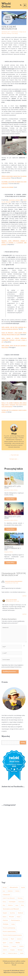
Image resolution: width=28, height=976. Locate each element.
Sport (4, 942)
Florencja (20, 898)
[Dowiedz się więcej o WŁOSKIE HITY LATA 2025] (14, 478)
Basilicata (10, 891)
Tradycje (13, 946)
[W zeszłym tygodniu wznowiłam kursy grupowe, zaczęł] (14, 848)
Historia (10, 905)
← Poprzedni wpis (14, 455)
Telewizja (5, 946)
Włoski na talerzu (12, 953)
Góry (4, 905)
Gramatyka (12, 901)
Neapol (18, 916)
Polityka (5, 924)
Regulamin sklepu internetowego (14, 963)
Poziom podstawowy (9, 928)
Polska (13, 924)
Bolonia (17, 891)
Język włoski (7, 490)
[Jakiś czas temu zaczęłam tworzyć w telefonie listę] (14, 832)
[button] (21, 5)
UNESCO (5, 950)
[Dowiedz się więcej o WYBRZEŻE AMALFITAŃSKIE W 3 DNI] (14, 539)
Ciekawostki (6, 894)
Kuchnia (12, 913)
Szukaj (23, 742)
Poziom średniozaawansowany (12, 935)
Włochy (9, 33)
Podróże (5, 920)
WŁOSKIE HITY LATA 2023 (12, 517)
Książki (5, 913)
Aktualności (14, 887)
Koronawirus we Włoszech (11, 909)
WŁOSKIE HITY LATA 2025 (12, 487)
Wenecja (20, 950)
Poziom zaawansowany (9, 931)
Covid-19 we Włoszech (9, 898)
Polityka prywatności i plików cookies (14, 961)
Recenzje (5, 939)
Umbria (21, 946)
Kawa (16, 905)
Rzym (12, 939)
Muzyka (11, 916)
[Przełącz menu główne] (24, 5)
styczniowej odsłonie (14, 200)
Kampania (6, 552)
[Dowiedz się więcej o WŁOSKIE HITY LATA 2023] (14, 508)
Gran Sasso (21, 901)
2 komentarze (14, 32)
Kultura (12, 490)
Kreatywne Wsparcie (17, 972)
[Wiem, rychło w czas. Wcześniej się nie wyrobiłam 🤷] (14, 817)
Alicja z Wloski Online (11, 599)
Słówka (18, 942)
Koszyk (14, 965)
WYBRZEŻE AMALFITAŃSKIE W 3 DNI (12, 548)
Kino (22, 905)
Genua (4, 901)
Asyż (4, 891)
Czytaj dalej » (10, 499)
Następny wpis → (14, 459)
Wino (4, 953)
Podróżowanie (15, 920)
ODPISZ (24, 596)
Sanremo (19, 939)
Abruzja (5, 887)
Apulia (23, 887)
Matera (4, 916)
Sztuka (11, 942)
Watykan (12, 950)
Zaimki (21, 953)
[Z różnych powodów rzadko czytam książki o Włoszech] (14, 863)
